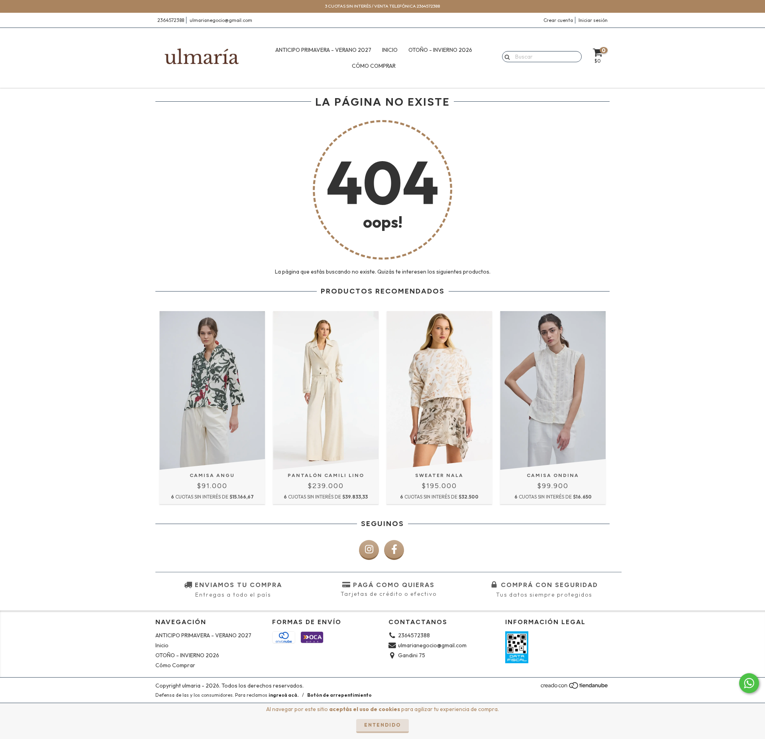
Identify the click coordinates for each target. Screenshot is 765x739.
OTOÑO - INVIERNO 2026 (440, 49)
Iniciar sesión (593, 20)
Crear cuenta (558, 20)
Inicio (390, 49)
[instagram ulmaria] (369, 550)
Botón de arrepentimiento (339, 695)
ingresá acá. (284, 695)
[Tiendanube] (575, 688)
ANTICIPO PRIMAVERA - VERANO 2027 (323, 49)
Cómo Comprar (374, 65)
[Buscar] (505, 56)
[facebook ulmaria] (394, 550)
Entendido (382, 725)
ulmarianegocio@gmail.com (221, 20)
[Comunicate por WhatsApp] (749, 683)
